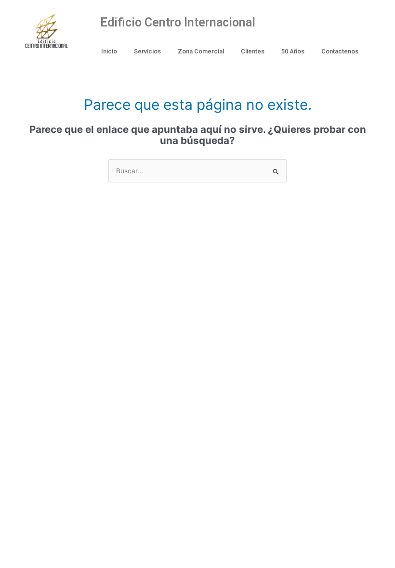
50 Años (292, 51)
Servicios (147, 51)
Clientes (252, 51)
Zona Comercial (201, 51)
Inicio (109, 51)
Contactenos (339, 51)
